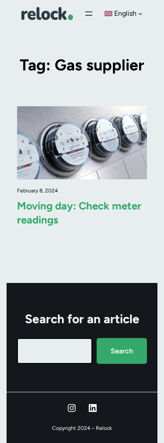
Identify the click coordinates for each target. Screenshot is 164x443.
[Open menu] (89, 13)
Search (122, 351)
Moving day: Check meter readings (79, 212)
